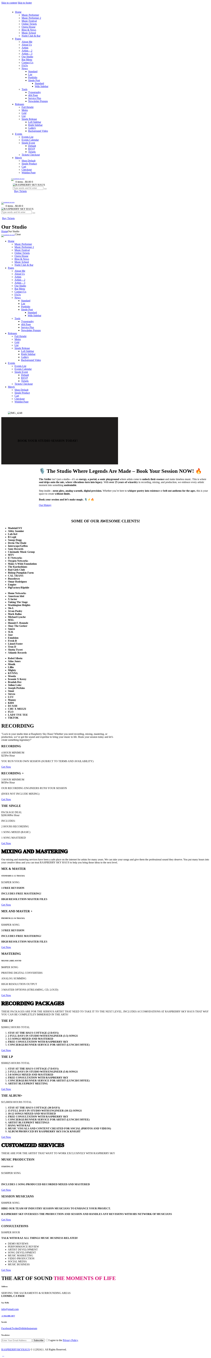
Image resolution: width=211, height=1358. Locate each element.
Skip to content (9, 2)
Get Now (6, 766)
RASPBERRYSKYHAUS (15, 1349)
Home (4, 231)
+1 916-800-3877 (8, 1316)
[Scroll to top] (3, 1355)
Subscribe (38, 1340)
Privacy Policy (70, 1340)
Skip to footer (25, 2)
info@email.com (10, 1309)
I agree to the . (63, 1340)
